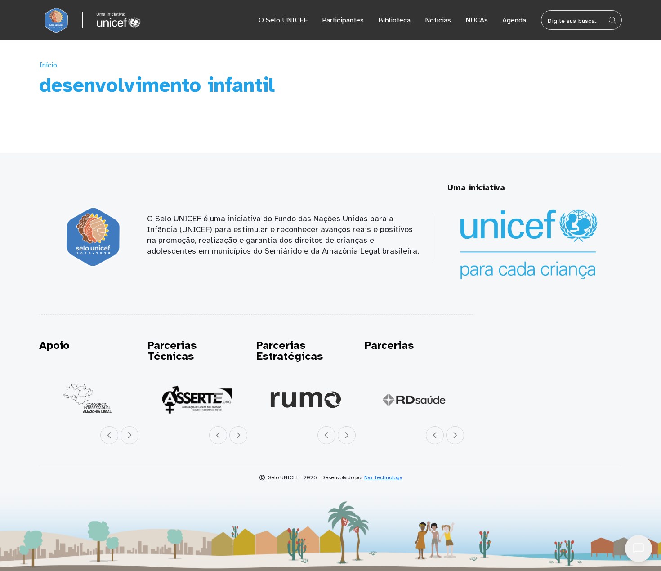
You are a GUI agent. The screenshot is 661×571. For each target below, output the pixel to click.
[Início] (56, 20)
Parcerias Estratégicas (289, 351)
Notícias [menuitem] (438, 20)
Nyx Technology (383, 477)
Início (48, 65)
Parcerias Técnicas (172, 351)
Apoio (54, 345)
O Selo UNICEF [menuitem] (283, 20)
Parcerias (389, 345)
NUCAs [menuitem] (476, 20)
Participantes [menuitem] (343, 20)
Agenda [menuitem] (514, 20)
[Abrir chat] (638, 548)
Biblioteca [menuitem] (394, 20)
